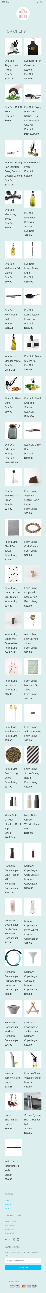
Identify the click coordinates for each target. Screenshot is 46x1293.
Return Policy (9, 1229)
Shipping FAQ (9, 1233)
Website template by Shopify (28, 1281)
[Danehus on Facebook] (10, 1239)
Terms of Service (10, 1222)
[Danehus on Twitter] (6, 1239)
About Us (8, 1204)
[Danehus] (23, 13)
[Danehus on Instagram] (18, 1239)
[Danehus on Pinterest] (14, 1239)
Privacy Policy (9, 1225)
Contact (7, 1208)
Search (7, 1201)
